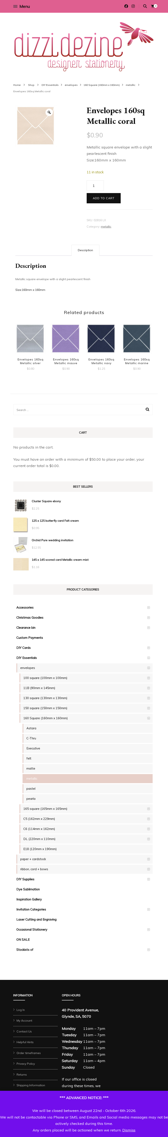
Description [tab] (85, 250)
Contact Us (24, 1031)
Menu (24, 6)
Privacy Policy (26, 1064)
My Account (24, 1020)
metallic (106, 226)
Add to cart (104, 198)
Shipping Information (31, 1085)
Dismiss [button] (128, 1130)
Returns (22, 1074)
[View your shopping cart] (153, 6)
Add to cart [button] (30, 339)
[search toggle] (145, 6)
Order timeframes (29, 1053)
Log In (21, 1010)
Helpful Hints (25, 1042)
